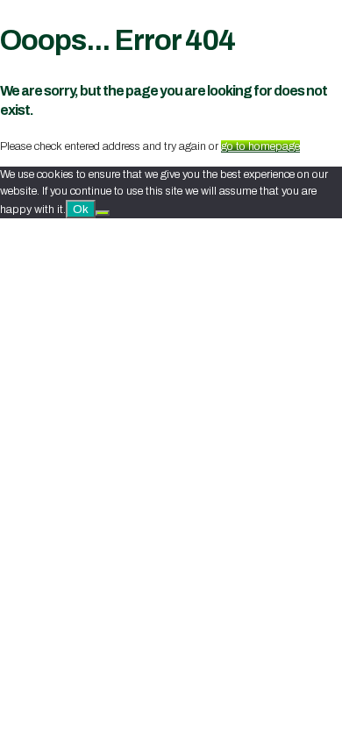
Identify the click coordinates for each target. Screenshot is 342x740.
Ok (81, 209)
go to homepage (260, 146)
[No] (103, 213)
